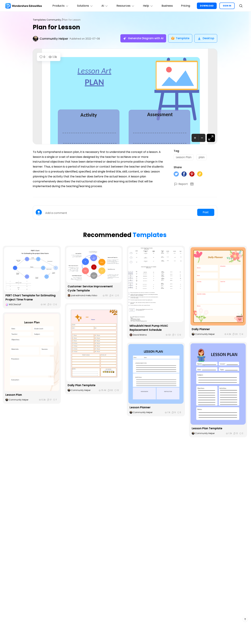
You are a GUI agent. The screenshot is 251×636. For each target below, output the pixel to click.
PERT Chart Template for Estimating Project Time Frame (30, 297)
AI (102, 6)
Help (146, 6)
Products (58, 6)
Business (167, 6)
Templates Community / (48, 19)
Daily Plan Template (81, 385)
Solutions (83, 6)
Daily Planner (201, 329)
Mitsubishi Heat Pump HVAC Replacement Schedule (149, 328)
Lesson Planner (140, 407)
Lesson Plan (13, 395)
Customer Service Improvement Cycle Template (90, 288)
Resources (123, 6)
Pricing (185, 6)
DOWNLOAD (207, 5)
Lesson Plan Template (207, 428)
